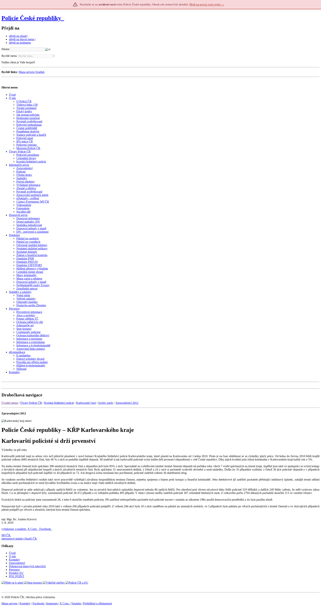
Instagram (52, 603)
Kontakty (14, 559)
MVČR (5, 535)
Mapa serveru (27, 72)
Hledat (5, 49)
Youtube (76, 603)
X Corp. (32, 529)
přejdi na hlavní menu (21, 39)
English (39, 72)
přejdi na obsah (18, 36)
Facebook (45, 529)
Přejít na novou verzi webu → (206, 4)
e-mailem (20, 529)
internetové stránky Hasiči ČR (19, 538)
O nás (12, 556)
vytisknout (7, 529)
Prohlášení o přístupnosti (97, 603)
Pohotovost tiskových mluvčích (27, 566)
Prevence (14, 569)
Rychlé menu (9, 55)
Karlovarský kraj (86, 402)
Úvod (12, 552)
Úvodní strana (9, 402)
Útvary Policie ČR (31, 402)
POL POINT (16, 576)
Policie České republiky (31, 18)
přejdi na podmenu (20, 42)
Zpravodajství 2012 (127, 402)
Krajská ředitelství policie (59, 402)
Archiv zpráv (105, 402)
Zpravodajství (17, 563)
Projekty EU (16, 573)
